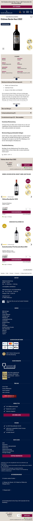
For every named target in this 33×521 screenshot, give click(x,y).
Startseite (3, 273)
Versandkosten (4, 464)
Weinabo (4, 330)
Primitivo (4, 332)
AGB (3, 443)
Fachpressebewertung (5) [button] (9, 113)
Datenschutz (5, 447)
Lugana (4, 333)
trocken (19, 59)
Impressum (5, 444)
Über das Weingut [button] (6, 108)
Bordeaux (4, 68)
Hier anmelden (20, 117)
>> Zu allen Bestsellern (27, 269)
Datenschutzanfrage (7, 449)
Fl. (30, 209)
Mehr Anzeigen (17, 77)
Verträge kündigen (6, 452)
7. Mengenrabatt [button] (6, 490)
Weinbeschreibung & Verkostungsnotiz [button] (12, 82)
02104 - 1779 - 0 (8, 154)
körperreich (8, 64)
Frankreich (19, 64)
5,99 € (28, 519)
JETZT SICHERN (16, 6)
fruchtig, (4, 64)
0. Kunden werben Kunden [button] (8, 478)
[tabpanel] (16, 38)
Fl (20, 515)
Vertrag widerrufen (16, 456)
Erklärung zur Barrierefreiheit (9, 446)
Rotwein (4, 59)
